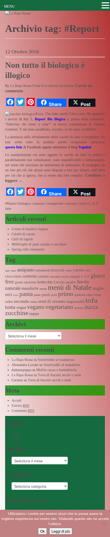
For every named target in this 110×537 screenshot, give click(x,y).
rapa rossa (93, 295)
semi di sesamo (51, 301)
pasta (26, 293)
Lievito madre (65, 282)
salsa (9, 301)
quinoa (79, 295)
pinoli (46, 295)
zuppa (34, 313)
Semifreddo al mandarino (56, 360)
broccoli (57, 270)
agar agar (10, 270)
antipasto (26, 269)
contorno (30, 276)
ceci (88, 270)
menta (43, 289)
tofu (91, 300)
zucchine (16, 312)
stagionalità (75, 301)
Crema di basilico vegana (30, 229)
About (16, 434)
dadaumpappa (21, 370)
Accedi (16, 400)
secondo (21, 301)
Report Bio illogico (51, 119)
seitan (33, 302)
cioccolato (13, 276)
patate (37, 295)
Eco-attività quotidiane (57, 86)
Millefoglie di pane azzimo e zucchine (39, 244)
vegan (21, 307)
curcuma (55, 276)
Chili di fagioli (22, 239)
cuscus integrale (70, 276)
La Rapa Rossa (20, 86)
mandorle (30, 288)
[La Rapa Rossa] (17, 13)
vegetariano (59, 307)
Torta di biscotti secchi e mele (59, 375)
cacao (68, 270)
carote (78, 270)
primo (65, 293)
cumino (43, 276)
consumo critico (75, 203)
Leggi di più (60, 531)
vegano (36, 307)
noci (8, 294)
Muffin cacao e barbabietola (56, 370)
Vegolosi (85, 147)
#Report (11, 203)
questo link (13, 147)
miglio (98, 288)
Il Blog (17, 439)
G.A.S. (94, 203)
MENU (9, 6)
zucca (91, 307)
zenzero (78, 308)
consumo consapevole (47, 203)
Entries (20, 406)
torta (10, 307)
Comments (23, 411)
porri (54, 295)
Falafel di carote (23, 234)
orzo (15, 295)
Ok (42, 531)
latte (8, 209)
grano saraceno (25, 282)
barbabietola (43, 270)
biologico (24, 203)
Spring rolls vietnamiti (28, 249)
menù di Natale (69, 287)
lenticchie (45, 282)
